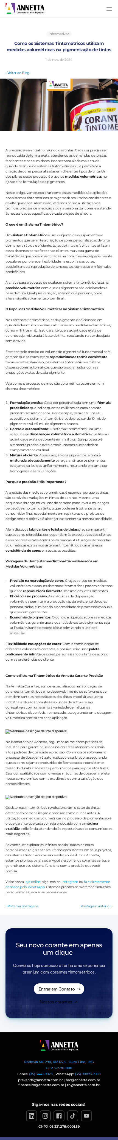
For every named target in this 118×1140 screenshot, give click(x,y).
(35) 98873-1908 (88, 1074)
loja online (33, 882)
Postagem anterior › (97, 906)
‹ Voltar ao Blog (17, 73)
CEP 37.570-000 (59, 1068)
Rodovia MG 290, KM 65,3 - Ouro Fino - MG (59, 1062)
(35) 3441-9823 (41, 1074)
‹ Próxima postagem (21, 906)
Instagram (69, 882)
